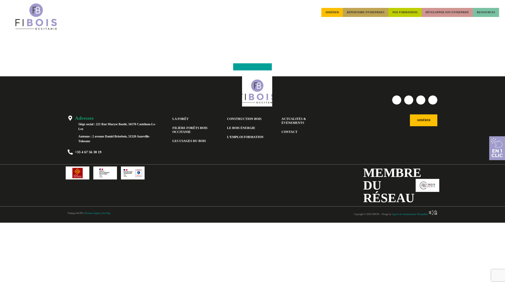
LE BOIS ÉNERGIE (241, 128)
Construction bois (244, 119)
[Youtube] (408, 100)
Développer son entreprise (447, 12)
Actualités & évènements (293, 120)
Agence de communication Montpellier (409, 214)
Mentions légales (92, 213)
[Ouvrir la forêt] (332, 21)
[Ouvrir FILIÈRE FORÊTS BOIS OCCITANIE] (261, 21)
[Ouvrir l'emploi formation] (462, 21)
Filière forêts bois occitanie (190, 130)
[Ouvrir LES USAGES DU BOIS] (305, 21)
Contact (289, 132)
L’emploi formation (245, 137)
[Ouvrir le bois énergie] (415, 21)
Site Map (106, 213)
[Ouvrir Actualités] (494, 21)
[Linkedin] (420, 100)
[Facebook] (396, 100)
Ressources (486, 12)
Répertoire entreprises (365, 12)
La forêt (180, 119)
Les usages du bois (189, 141)
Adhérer (332, 12)
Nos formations (405, 12)
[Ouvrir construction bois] (377, 21)
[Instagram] (432, 100)
